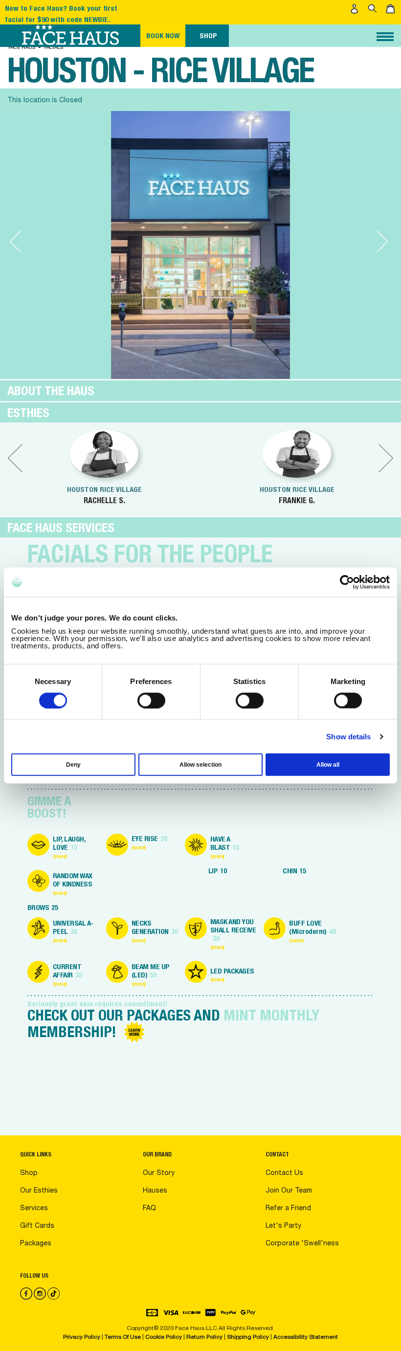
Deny (73, 764)
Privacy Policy (82, 1336)
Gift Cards (37, 1225)
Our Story (159, 1172)
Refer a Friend (288, 1208)
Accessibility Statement (305, 1336)
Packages (35, 1243)
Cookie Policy (163, 1336)
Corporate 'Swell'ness (302, 1243)
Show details (348, 736)
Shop (29, 1172)
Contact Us (284, 1172)
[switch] (151, 700)
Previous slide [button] (15, 458)
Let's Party (283, 1225)
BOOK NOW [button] (162, 35)
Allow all (327, 764)
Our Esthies (39, 1190)
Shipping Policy (248, 1336)
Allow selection (200, 764)
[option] (104, 467)
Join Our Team (289, 1190)
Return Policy (204, 1336)
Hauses (155, 1190)
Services (34, 1208)
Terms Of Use (123, 1336)
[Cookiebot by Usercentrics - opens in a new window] (347, 582)
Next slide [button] (385, 458)
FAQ (149, 1208)
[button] (356, 8)
